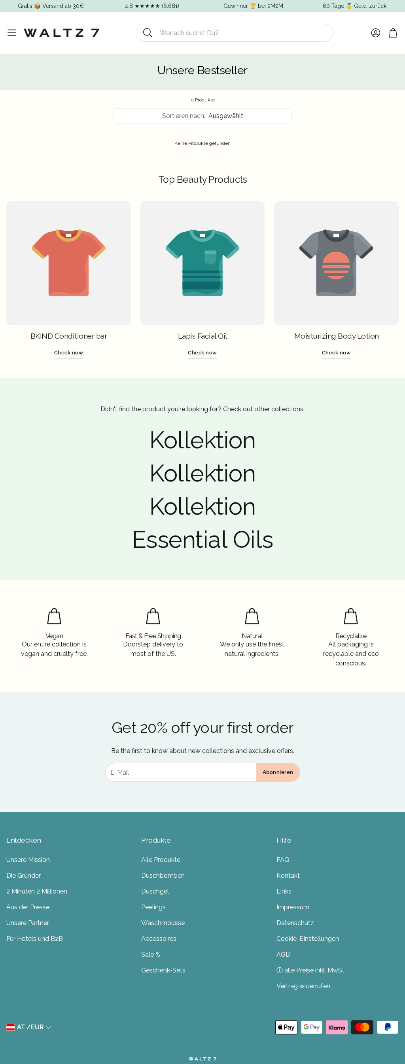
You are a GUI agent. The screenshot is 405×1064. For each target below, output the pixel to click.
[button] (234, 32)
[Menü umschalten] (11, 32)
